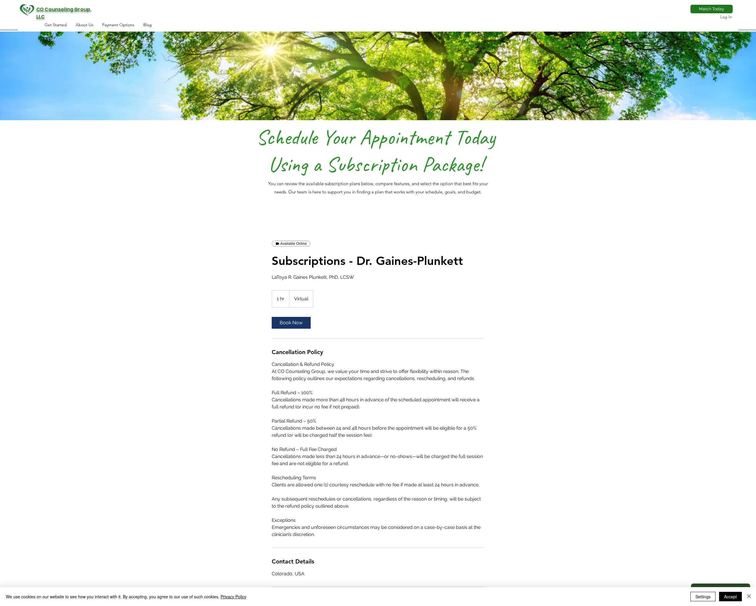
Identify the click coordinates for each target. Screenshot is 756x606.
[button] (118, 24)
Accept (730, 597)
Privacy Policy (233, 597)
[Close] (748, 596)
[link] (291, 323)
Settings (703, 597)
